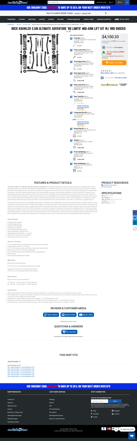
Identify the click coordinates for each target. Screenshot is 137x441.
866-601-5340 (102, 2)
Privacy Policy (64, 429)
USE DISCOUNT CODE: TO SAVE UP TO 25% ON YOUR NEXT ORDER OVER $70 (68, 7)
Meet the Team (12, 406)
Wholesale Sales (12, 419)
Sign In (111, 2)
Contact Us (10, 399)
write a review (72, 321)
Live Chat (77, 13)
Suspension (10, 24)
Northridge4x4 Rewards (14, 415)
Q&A (112, 73)
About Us (10, 402)
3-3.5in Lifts (26, 24)
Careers (9, 409)
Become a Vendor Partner (57, 419)
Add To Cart (115, 62)
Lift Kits (18, 24)
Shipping (51, 399)
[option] (68, 13)
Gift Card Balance (54, 409)
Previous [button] (31, 13)
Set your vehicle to (115, 53)
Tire (8, 260)
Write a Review (105, 73)
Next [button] (106, 13)
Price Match (53, 412)
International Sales (13, 422)
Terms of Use (73, 429)
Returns (51, 402)
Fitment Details (107, 187)
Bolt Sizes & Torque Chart (15, 412)
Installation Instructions (110, 185)
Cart (123, 2)
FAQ (50, 406)
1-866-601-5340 (86, 13)
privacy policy (112, 407)
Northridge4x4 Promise (56, 415)
